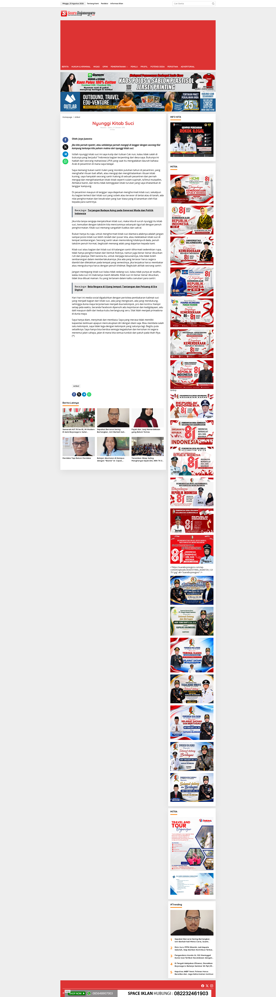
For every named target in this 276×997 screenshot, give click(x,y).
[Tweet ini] (65, 147)
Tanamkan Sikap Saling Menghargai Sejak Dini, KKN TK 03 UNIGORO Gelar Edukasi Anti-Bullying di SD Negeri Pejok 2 (147, 459)
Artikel (112, 130)
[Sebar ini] (65, 140)
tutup (67, 991)
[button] (213, 3)
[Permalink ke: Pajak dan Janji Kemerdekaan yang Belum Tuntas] (148, 417)
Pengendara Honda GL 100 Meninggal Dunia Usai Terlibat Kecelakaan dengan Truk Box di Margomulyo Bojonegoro (193, 956)
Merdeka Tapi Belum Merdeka (77, 458)
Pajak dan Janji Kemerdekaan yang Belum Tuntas (146, 430)
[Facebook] (203, 986)
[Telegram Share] (65, 154)
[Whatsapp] (65, 161)
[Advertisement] (138, 42)
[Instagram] (211, 986)
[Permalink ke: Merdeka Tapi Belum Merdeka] (79, 446)
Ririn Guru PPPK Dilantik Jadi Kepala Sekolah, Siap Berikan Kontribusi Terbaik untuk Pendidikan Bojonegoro (194, 948)
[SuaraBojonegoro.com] (78, 13)
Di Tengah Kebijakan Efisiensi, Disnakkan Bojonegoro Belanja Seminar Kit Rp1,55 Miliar (194, 964)
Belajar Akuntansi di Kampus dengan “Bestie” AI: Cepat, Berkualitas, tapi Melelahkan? (111, 459)
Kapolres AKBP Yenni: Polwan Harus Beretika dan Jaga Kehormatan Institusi (194, 972)
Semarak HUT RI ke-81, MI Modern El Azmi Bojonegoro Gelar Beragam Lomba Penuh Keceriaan (79, 430)
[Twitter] (207, 986)
